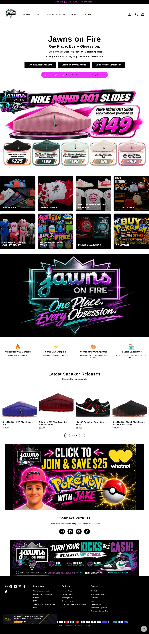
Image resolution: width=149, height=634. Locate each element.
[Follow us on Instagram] (62, 531)
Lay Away (94, 601)
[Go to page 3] (76, 435)
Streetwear (77, 52)
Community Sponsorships (99, 611)
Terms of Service (68, 601)
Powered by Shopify (84, 626)
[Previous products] (67, 435)
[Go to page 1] (72, 435)
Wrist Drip (97, 56)
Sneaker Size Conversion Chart (44, 604)
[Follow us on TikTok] (87, 531)
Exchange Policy (67, 594)
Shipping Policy (67, 598)
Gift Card (36, 598)
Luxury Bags (71, 56)
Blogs (35, 608)
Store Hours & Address (98, 594)
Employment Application (99, 608)
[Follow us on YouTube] (79, 531)
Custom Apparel (93, 52)
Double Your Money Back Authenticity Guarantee (85, 75)
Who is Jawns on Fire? (41, 591)
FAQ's (35, 601)
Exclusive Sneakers (59, 52)
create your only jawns (74, 65)
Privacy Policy (67, 591)
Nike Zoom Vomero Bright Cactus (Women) (28, 618)
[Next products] (82, 435)
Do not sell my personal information (74, 604)
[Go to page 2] (74, 435)
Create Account (96, 604)
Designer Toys (55, 56)
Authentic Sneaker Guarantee (43, 594)
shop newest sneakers (40, 65)
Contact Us (94, 598)
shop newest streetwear (108, 65)
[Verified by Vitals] (25, 621)
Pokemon (85, 56)
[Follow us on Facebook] (70, 531)
